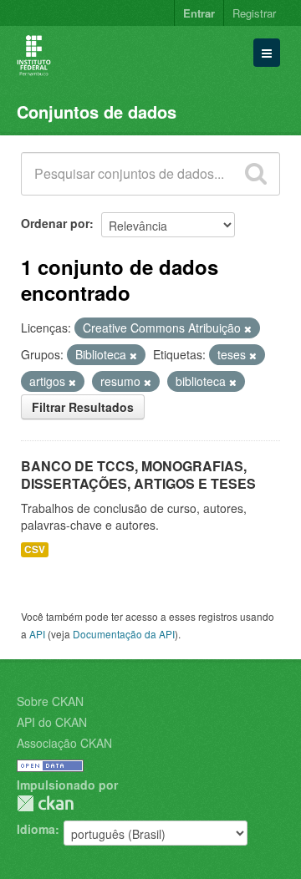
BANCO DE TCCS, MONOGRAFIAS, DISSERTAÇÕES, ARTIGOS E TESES (138, 474)
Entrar (199, 13)
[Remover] (248, 328)
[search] (256, 173)
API (37, 634)
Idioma (36, 829)
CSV (34, 549)
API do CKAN (52, 722)
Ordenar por (55, 223)
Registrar (254, 13)
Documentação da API (124, 634)
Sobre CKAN (50, 701)
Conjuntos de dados (96, 111)
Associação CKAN (64, 742)
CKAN (45, 803)
